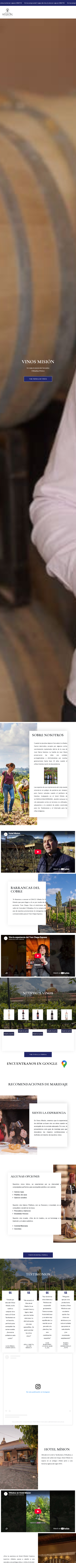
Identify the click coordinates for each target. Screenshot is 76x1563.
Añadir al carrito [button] (9, 1031)
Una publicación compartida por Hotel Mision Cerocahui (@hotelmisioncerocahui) (38, 1422)
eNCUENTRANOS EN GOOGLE (32, 1063)
